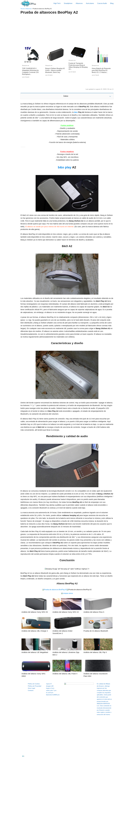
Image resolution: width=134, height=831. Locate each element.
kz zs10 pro (49, 692)
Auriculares (90, 3)
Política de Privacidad (34, 686)
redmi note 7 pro (51, 690)
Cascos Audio (102, 3)
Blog (111, 3)
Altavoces (79, 3)
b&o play (64, 167)
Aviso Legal (31, 688)
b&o (75, 112)
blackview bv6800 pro (53, 695)
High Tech (57, 3)
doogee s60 (49, 686)
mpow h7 (49, 684)
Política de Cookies (34, 684)
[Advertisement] (67, 30)
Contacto (30, 690)
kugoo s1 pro (50, 688)
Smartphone (68, 3)
